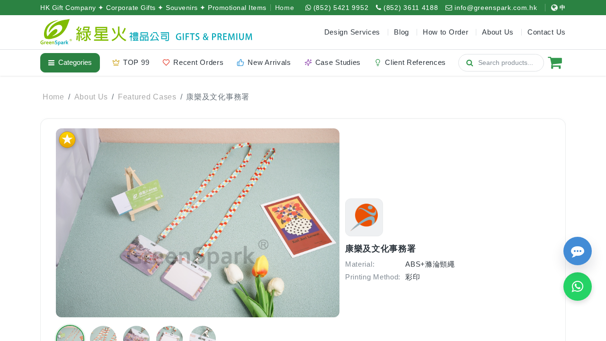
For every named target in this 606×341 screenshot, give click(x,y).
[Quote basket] (555, 62)
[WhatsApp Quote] (577, 286)
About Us (91, 97)
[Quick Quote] (577, 251)
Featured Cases (147, 97)
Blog (401, 32)
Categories (75, 62)
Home (284, 7)
